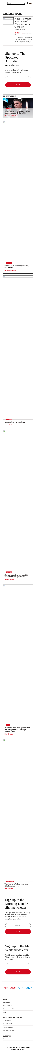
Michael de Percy (10, 270)
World (8, 725)
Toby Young (8, 889)
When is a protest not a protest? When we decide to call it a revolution (23, 24)
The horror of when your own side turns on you (16, 885)
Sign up (18, 85)
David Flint (8, 425)
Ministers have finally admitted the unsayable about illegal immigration (17, 729)
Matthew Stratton (10, 116)
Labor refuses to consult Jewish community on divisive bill (17, 112)
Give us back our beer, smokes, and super (16, 267)
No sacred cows (10, 881)
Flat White (9, 108)
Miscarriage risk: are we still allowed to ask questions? (16, 576)
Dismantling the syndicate (15, 422)
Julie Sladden (9, 579)
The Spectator (18, 987)
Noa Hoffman (8, 734)
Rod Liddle (18, 33)
